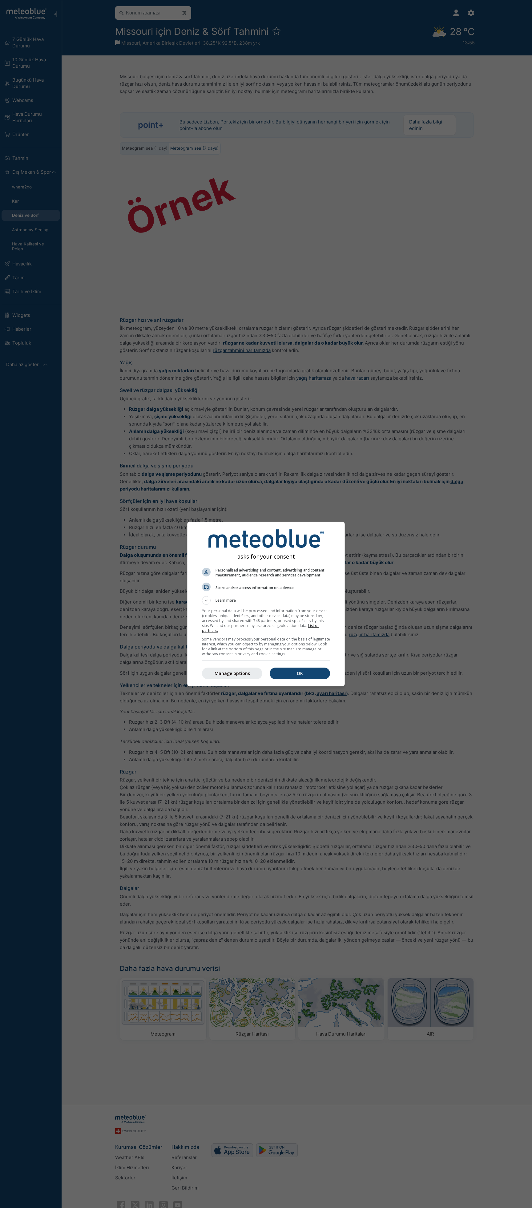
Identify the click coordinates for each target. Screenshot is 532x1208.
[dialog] (266, 604)
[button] (266, 600)
